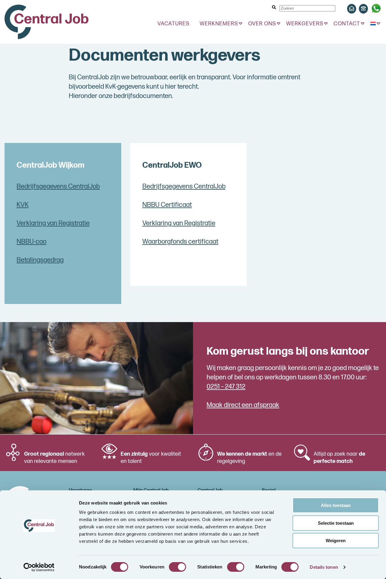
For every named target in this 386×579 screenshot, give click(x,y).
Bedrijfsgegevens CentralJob (58, 186)
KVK (23, 205)
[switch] (177, 567)
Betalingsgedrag (40, 260)
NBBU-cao (31, 242)
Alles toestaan (336, 505)
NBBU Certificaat (167, 205)
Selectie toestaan (336, 523)
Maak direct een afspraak (243, 405)
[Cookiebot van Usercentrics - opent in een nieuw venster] (39, 567)
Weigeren (336, 540)
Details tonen (324, 567)
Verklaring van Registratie (53, 223)
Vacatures (173, 24)
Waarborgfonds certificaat (180, 242)
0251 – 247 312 (226, 387)
